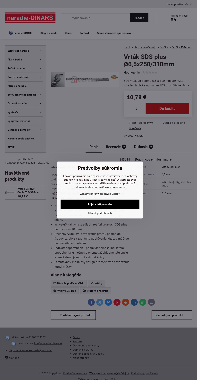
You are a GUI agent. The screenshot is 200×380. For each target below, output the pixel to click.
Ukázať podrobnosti (100, 213)
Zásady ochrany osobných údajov (100, 193)
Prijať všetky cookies (100, 204)
